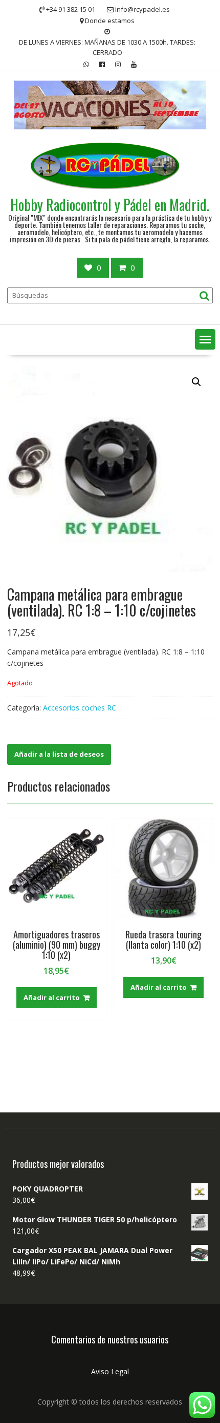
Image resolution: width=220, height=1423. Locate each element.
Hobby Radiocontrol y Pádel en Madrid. (109, 204)
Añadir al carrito (52, 997)
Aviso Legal (110, 1371)
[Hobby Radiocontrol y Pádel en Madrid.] (110, 126)
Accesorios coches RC (79, 708)
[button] (205, 339)
